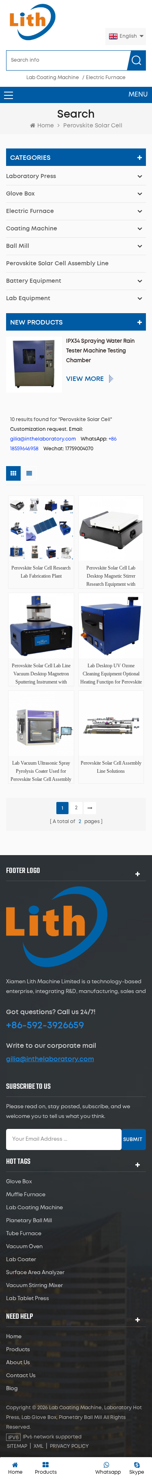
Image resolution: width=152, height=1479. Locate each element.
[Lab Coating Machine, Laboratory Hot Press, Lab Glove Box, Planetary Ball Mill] (32, 22)
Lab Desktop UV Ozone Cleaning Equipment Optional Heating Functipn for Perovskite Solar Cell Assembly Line (111, 674)
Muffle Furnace (25, 1195)
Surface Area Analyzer (35, 1272)
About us (18, 1363)
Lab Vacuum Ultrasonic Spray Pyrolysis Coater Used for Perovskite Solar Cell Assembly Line (41, 771)
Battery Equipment (33, 281)
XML (38, 1446)
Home (45, 125)
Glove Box (20, 194)
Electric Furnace (106, 77)
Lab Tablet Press (27, 1298)
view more (85, 379)
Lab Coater (21, 1260)
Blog (12, 1389)
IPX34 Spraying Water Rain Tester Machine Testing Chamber (100, 351)
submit (132, 1139)
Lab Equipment (28, 298)
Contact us (21, 1376)
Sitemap (17, 1446)
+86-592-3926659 (45, 1025)
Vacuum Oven (24, 1247)
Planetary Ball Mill (29, 1221)
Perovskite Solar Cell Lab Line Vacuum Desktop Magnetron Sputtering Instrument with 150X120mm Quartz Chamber (41, 674)
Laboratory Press (31, 176)
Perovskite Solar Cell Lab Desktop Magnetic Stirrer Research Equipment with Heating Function (110, 576)
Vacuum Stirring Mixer (34, 1285)
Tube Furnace (23, 1234)
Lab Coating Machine (52, 77)
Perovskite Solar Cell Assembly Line (57, 264)
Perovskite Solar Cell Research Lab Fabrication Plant (41, 572)
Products (18, 1350)
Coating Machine (31, 229)
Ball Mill (17, 246)
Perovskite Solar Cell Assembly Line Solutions (111, 767)
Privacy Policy (69, 1446)
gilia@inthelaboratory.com (50, 1059)
